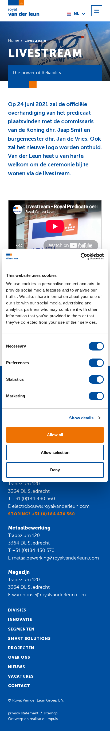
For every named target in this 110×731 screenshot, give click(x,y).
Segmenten (21, 629)
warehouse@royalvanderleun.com (49, 594)
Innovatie (20, 619)
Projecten (21, 648)
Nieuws (16, 667)
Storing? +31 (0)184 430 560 (41, 514)
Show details (81, 418)
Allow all (55, 434)
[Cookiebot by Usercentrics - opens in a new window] (80, 256)
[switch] (96, 363)
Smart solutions (29, 638)
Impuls (52, 719)
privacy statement (23, 713)
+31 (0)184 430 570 (33, 550)
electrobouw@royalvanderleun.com (50, 506)
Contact (19, 685)
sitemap (50, 713)
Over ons (19, 657)
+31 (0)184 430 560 (33, 498)
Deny (55, 470)
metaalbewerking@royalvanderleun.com (55, 558)
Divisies (17, 610)
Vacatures (21, 676)
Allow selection (55, 452)
